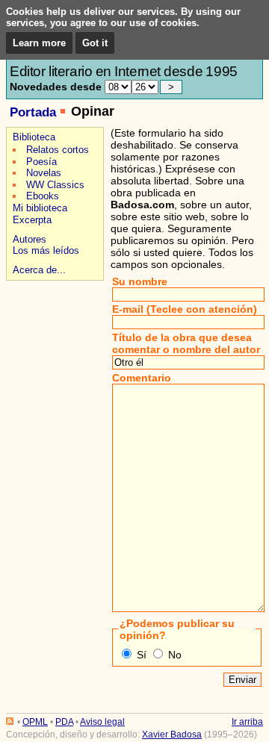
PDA (64, 722)
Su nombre (139, 281)
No (175, 655)
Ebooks (42, 196)
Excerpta (32, 219)
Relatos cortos (57, 149)
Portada (33, 112)
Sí (141, 655)
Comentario (141, 378)
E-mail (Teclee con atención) (184, 309)
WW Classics (55, 184)
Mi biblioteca (40, 207)
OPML (35, 722)
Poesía (41, 161)
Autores (29, 239)
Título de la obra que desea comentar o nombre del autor (186, 343)
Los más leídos (46, 250)
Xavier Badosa (172, 734)
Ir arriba (247, 722)
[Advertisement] (52, 337)
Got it (95, 43)
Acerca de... (39, 269)
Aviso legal (102, 722)
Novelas (43, 172)
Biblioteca (34, 137)
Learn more (39, 43)
